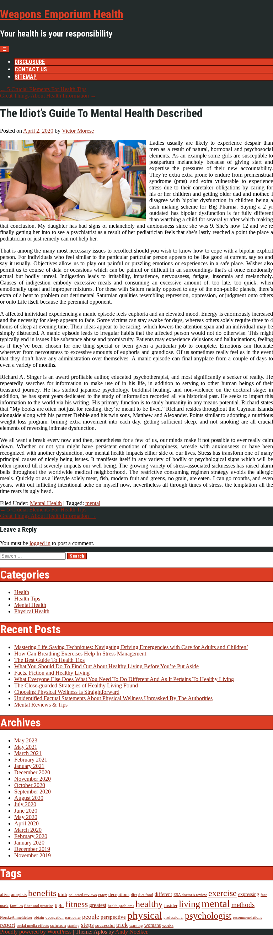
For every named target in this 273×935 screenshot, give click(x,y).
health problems (121, 906)
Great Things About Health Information (48, 96)
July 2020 (25, 804)
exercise (222, 893)
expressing (248, 894)
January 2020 (29, 843)
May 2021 (25, 747)
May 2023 (25, 740)
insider (170, 905)
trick (122, 925)
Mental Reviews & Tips (41, 705)
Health (21, 592)
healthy (149, 904)
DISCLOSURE (30, 62)
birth (62, 894)
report (7, 924)
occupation (55, 917)
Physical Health (31, 611)
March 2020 (28, 830)
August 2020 (28, 798)
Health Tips (27, 599)
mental (92, 503)
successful (105, 925)
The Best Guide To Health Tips (49, 660)
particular (73, 917)
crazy (102, 895)
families (16, 906)
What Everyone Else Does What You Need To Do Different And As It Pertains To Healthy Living (124, 679)
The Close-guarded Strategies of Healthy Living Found (76, 685)
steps (87, 925)
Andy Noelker (131, 932)
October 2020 (29, 785)
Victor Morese (78, 131)
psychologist (208, 916)
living (189, 904)
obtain (39, 917)
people (90, 916)
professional (173, 917)
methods (243, 904)
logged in (40, 543)
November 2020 (32, 779)
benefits (42, 893)
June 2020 (25, 811)
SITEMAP (26, 76)
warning (136, 926)
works (167, 925)
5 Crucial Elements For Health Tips (43, 89)
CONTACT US (31, 69)
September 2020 (32, 792)
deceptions (118, 894)
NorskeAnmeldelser (16, 917)
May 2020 (25, 817)
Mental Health (46, 503)
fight (59, 905)
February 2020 (30, 836)
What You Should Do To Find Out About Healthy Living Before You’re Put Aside (106, 666)
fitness (76, 904)
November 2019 (32, 855)
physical (144, 915)
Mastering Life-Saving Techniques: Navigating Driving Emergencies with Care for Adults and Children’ (131, 647)
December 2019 (32, 849)
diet (134, 895)
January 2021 (29, 766)
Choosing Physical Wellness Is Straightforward (66, 692)
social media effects (33, 926)
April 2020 (26, 823)
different (163, 894)
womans (152, 925)
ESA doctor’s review (190, 895)
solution (58, 925)
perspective (113, 917)
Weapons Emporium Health (61, 14)
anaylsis (19, 894)
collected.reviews (83, 895)
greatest (97, 905)
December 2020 (32, 772)
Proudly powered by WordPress (35, 932)
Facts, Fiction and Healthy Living (52, 673)
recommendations (247, 917)
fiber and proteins (38, 906)
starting (74, 926)
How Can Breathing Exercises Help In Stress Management (80, 654)
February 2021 (30, 760)
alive (5, 894)
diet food (145, 895)
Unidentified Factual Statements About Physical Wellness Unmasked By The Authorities (113, 698)
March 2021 (28, 753)
